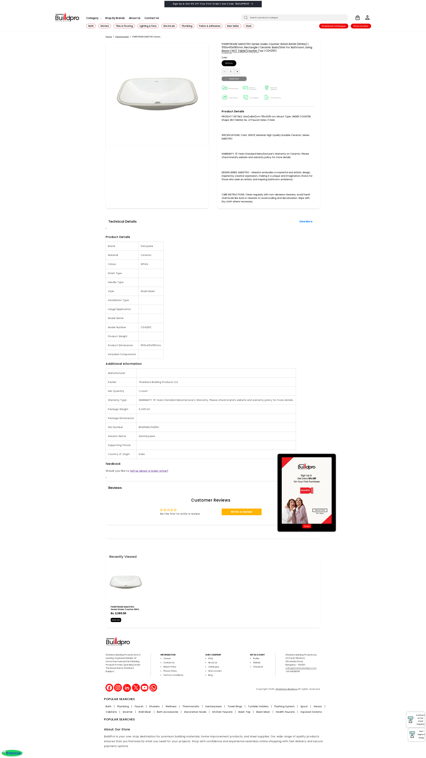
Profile (256, 658)
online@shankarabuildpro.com (301, 668)
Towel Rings (235, 706)
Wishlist (256, 662)
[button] (93, 17)
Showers (154, 706)
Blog (210, 675)
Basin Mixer (263, 712)
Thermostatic (191, 706)
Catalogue (213, 666)
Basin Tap (244, 712)
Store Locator (360, 26)
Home (109, 36)
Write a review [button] (241, 512)
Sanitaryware (122, 36)
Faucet (139, 706)
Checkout (258, 666)
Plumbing (123, 706)
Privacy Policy (170, 670)
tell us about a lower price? (149, 471)
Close (307, 526)
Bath (108, 706)
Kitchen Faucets (222, 712)
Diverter (128, 712)
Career (167, 658)
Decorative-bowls (195, 712)
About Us (212, 662)
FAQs (210, 658)
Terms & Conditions (173, 675)
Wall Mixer (145, 712)
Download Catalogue (334, 26)
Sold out (234, 78)
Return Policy (169, 666)
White (230, 63)
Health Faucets (285, 712)
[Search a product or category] (245, 17)
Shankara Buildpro (287, 689)
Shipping (227, 52)
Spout (304, 706)
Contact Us (169, 662)
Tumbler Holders (258, 706)
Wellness (171, 706)
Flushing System (284, 706)
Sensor (318, 706)
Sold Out (116, 620)
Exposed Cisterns (311, 712)
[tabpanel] (125, 593)
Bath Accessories (167, 712)
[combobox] (294, 17)
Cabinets (111, 712)
